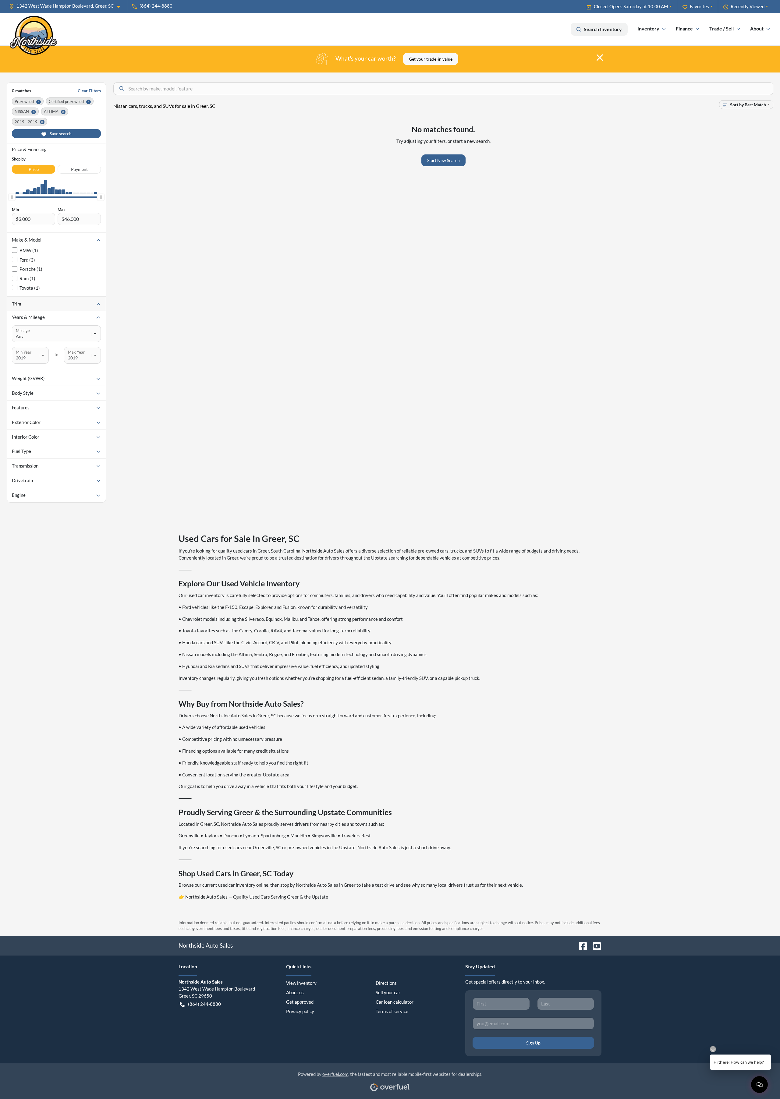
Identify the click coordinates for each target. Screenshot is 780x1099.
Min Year (23, 352)
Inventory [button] (648, 28)
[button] (67, 6)
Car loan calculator (394, 1002)
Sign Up (533, 1042)
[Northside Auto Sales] (33, 29)
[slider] (12, 197)
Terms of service (392, 1011)
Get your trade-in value (430, 59)
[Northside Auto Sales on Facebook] (580, 945)
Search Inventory (603, 29)
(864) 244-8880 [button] (156, 6)
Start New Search (443, 160)
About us (295, 992)
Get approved (300, 1002)
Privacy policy (300, 1011)
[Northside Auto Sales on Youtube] (594, 945)
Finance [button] (684, 28)
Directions (386, 983)
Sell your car (388, 992)
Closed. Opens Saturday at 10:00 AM (631, 6)
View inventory (301, 983)
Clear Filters (89, 90)
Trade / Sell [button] (721, 28)
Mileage (23, 330)
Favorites (699, 6)
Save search (60, 133)
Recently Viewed (747, 6)
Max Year (76, 352)
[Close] (600, 57)
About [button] (757, 28)
